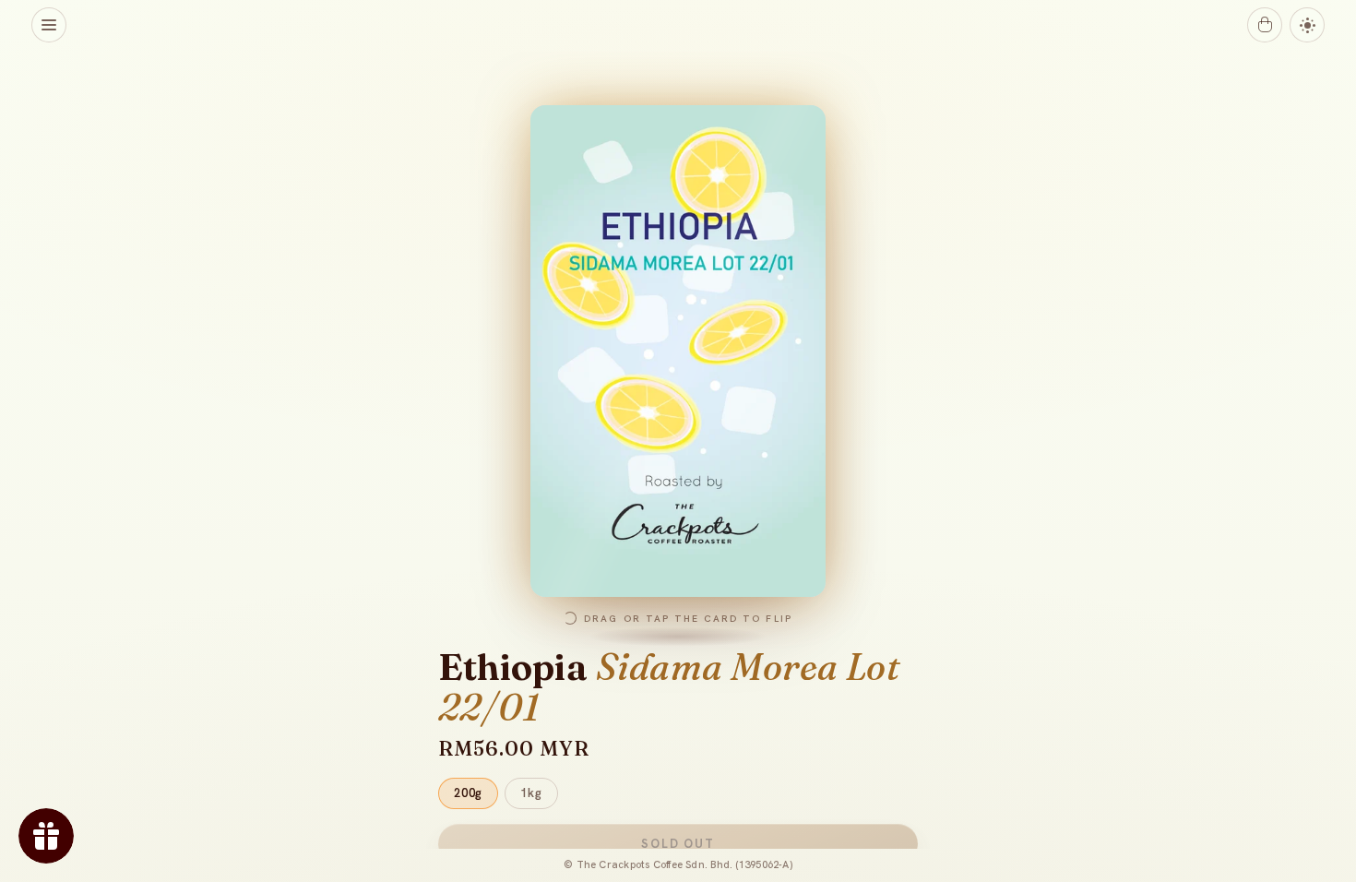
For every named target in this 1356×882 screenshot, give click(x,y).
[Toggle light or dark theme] (1307, 24)
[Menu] (48, 24)
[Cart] (1264, 24)
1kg (530, 793)
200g (468, 793)
